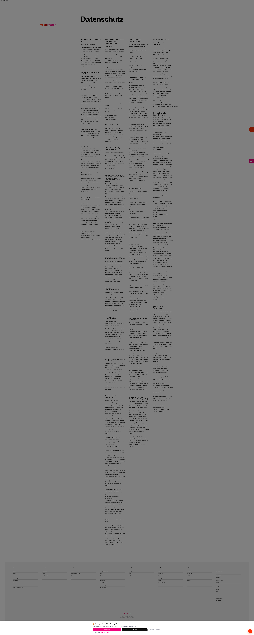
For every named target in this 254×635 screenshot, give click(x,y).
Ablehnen (135, 629)
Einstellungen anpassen (155, 629)
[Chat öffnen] (250, 631)
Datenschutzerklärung (105, 632)
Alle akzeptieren (106, 629)
